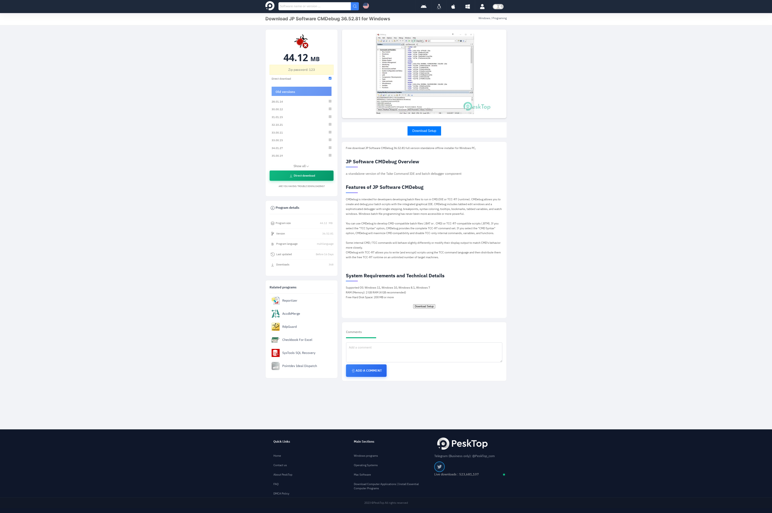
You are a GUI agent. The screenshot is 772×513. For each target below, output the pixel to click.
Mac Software (362, 475)
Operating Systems (366, 465)
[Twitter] (439, 467)
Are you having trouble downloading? (302, 186)
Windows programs (366, 456)
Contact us (280, 465)
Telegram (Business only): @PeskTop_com (464, 456)
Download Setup (424, 131)
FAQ (276, 484)
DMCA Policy (281, 493)
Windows (484, 18)
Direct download (304, 176)
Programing (499, 18)
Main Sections (364, 441)
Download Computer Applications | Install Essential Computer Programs (386, 486)
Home (277, 456)
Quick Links (281, 441)
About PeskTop (282, 475)
